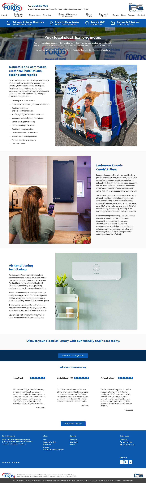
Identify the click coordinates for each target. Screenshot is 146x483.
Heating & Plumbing (18, 15)
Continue (118, 480)
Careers (131, 15)
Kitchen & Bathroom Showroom (67, 15)
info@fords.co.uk (128, 445)
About (4, 15)
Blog (123, 15)
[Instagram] (130, 462)
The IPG (43, 475)
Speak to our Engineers (73, 355)
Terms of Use (15, 462)
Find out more (128, 480)
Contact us (123, 440)
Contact (141, 15)
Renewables (34, 15)
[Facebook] (122, 462)
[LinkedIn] (126, 462)
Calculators (73, 442)
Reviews (72, 444)
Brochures (73, 440)
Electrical (47, 15)
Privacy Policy (6, 462)
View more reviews (73, 423)
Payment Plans (103, 15)
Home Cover (89, 15)
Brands (115, 15)
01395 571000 (40, 5)
